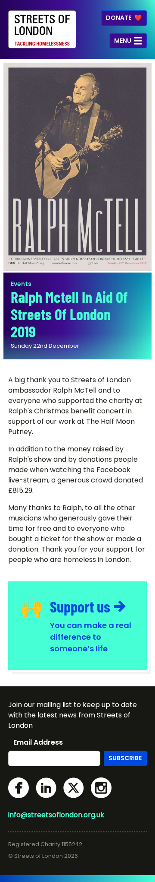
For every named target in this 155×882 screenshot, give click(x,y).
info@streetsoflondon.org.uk (56, 815)
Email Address (38, 742)
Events (21, 283)
